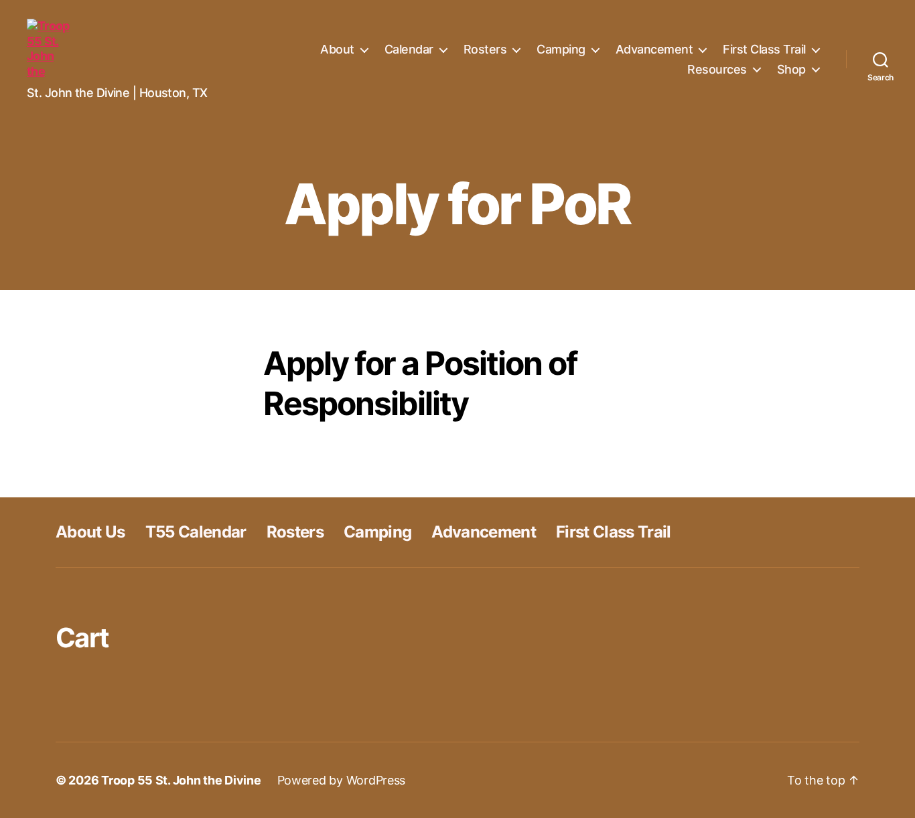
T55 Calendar (196, 532)
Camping (561, 49)
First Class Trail (764, 49)
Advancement (654, 49)
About (337, 49)
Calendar (408, 49)
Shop (791, 69)
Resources (717, 69)
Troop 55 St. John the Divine (181, 780)
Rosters (485, 49)
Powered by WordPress (341, 780)
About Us (90, 532)
